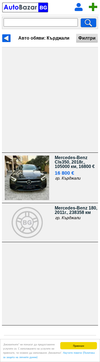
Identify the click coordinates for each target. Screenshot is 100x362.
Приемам (78, 345)
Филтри (87, 38)
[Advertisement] (50, 100)
